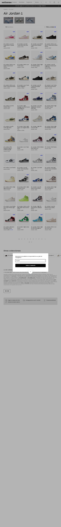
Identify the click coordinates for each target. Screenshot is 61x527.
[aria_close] (30, 272)
